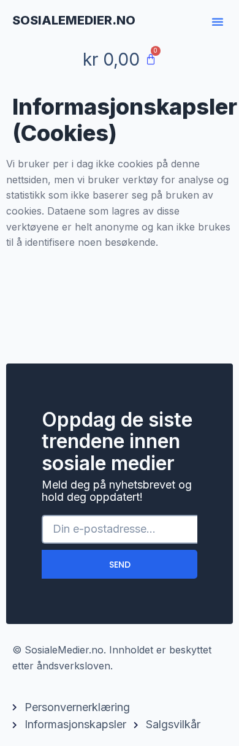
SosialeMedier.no (73, 20)
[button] (217, 21)
